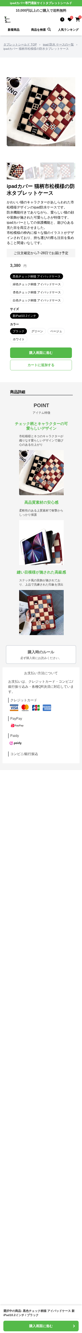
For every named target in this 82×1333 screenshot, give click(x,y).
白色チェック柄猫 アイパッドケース (37, 300)
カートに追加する (41, 365)
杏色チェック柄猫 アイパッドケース (37, 292)
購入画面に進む (41, 352)
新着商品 (14, 29)
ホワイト (19, 339)
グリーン (37, 331)
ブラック (18, 331)
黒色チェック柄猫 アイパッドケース (37, 276)
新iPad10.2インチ (24, 315)
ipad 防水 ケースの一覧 (58, 44)
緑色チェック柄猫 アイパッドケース (37, 284)
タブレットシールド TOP (20, 44)
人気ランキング (68, 29)
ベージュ (56, 331)
